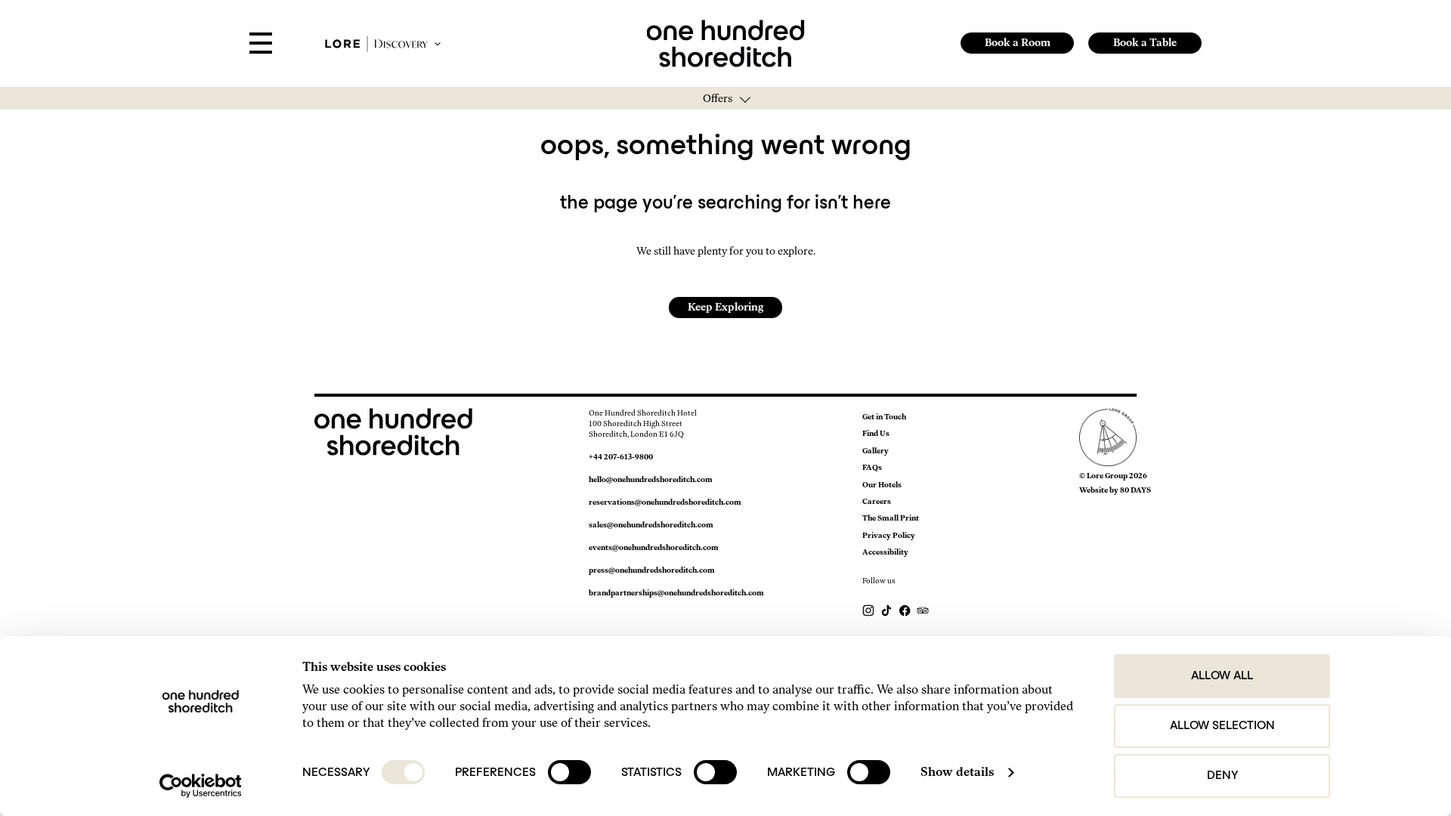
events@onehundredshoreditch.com (654, 547)
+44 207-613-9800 (621, 457)
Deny (1222, 776)
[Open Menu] (260, 43)
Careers (876, 501)
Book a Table (1145, 42)
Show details (957, 772)
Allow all (1222, 676)
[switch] (569, 772)
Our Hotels (882, 485)
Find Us (875, 433)
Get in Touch (884, 417)
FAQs (872, 467)
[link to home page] (726, 42)
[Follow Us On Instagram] (869, 610)
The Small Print (890, 518)
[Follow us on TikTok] (887, 610)
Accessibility (885, 552)
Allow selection (1222, 726)
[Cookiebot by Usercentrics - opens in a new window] (201, 786)
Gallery (875, 451)
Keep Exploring (725, 307)
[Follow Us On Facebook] (905, 610)
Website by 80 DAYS (1115, 490)
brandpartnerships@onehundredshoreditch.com (676, 593)
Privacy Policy (888, 535)
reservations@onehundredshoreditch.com (665, 502)
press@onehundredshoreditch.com (652, 570)
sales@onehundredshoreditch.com (651, 525)
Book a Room (1017, 42)
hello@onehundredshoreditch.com (651, 479)
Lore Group (1107, 476)
